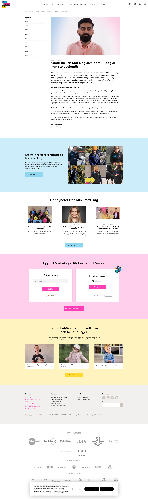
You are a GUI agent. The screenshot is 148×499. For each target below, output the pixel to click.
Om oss (103, 4)
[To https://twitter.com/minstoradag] (112, 397)
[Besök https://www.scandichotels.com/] (86, 467)
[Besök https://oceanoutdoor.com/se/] (82, 452)
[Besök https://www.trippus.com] (32, 480)
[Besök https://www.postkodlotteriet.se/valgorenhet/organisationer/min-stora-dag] (114, 441)
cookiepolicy (66, 486)
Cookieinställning (66, 414)
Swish (78, 399)
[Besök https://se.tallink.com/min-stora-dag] (98, 467)
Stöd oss (45, 4)
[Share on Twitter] (60, 127)
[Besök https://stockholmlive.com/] (104, 479)
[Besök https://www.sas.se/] (82, 441)
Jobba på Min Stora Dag (33, 404)
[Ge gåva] (130, 4)
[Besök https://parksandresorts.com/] (66, 441)
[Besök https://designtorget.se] (68, 480)
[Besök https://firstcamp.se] (62, 467)
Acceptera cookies (107, 489)
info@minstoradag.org (58, 405)
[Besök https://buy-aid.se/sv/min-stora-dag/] (43, 480)
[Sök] (140, 4)
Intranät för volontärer (32, 406)
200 (94, 281)
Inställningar (78, 489)
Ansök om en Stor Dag (59, 4)
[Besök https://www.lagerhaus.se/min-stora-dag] (38, 467)
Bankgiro (79, 397)
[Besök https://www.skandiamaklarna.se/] (66, 452)
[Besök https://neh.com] (116, 480)
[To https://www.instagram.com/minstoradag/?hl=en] (108, 397)
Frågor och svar (30, 408)
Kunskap (94, 4)
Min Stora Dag (29, 11)
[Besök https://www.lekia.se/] (49, 467)
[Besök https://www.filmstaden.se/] (56, 480)
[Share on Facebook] (56, 127)
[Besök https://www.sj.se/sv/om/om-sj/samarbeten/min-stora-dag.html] (98, 441)
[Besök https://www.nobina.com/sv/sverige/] (50, 441)
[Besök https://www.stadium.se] (110, 467)
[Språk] (135, 4)
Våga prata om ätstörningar (79, 4)
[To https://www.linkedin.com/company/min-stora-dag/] (116, 397)
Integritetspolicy (53, 414)
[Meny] (145, 4)
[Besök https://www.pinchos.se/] (74, 467)
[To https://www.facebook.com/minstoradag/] (103, 397)
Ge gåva (97, 287)
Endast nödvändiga (92, 489)
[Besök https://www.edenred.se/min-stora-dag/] (34, 441)
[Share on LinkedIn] (52, 127)
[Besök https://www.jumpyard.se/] (80, 480)
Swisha (50, 289)
